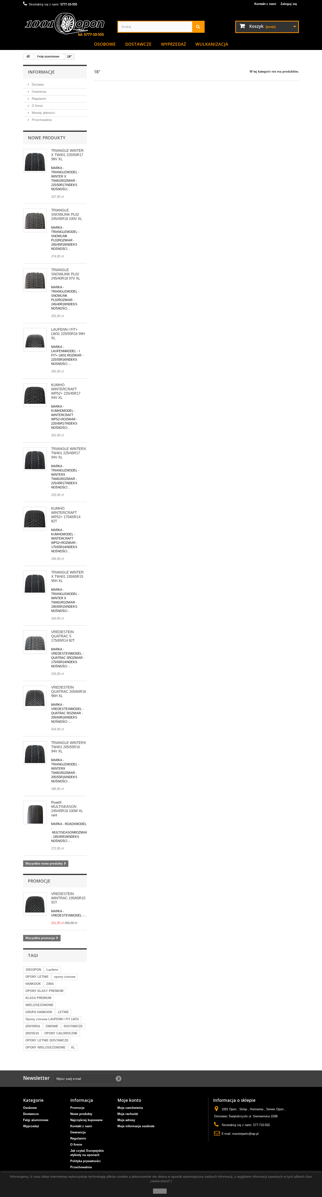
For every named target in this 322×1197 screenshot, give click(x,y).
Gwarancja (38, 91)
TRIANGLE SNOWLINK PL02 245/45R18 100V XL (66, 214)
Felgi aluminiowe (35, 1120)
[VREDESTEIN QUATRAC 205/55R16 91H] (35, 697)
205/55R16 (32, 1026)
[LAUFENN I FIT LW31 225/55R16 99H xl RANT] (35, 339)
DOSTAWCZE (73, 1026)
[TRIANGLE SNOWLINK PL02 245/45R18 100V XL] (35, 220)
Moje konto (129, 1100)
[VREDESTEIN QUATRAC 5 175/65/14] (35, 642)
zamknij (159, 1191)
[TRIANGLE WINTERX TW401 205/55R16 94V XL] (35, 753)
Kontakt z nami (265, 4)
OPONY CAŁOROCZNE (61, 1033)
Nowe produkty (46, 137)
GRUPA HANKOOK (38, 1012)
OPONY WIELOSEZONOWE (45, 1047)
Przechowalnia (41, 120)
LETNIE (63, 1012)
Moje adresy (126, 1120)
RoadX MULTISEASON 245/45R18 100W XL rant (67, 808)
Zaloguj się (289, 4)
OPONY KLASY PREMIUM (44, 991)
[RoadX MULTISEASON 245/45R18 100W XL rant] (35, 812)
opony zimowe (64, 976)
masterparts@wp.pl (245, 1133)
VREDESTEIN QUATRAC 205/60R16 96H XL (68, 691)
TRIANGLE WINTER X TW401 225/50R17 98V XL (67, 155)
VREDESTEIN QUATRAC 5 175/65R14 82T (63, 636)
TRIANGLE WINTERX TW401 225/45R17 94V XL (68, 453)
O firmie (37, 105)
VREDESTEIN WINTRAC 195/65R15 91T (68, 898)
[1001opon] (66, 24)
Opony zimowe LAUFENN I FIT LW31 (52, 1019)
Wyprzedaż (173, 44)
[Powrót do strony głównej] (28, 57)
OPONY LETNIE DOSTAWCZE (47, 1040)
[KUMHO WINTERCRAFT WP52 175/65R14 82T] (35, 518)
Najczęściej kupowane (86, 1120)
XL (73, 1047)
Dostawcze (138, 44)
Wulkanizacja (211, 44)
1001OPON (33, 969)
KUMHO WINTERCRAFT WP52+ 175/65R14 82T (65, 514)
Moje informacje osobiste (135, 1126)
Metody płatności (43, 113)
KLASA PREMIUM (38, 998)
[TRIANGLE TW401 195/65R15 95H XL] (35, 582)
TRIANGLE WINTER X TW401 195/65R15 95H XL (67, 576)
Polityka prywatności (85, 1161)
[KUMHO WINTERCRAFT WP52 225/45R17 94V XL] (35, 395)
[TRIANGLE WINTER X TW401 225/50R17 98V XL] (35, 161)
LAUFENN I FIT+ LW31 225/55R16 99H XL (68, 333)
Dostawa (37, 84)
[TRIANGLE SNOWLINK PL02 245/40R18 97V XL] (35, 280)
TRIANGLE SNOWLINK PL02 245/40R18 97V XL (65, 274)
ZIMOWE (51, 1026)
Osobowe (105, 44)
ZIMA (50, 984)
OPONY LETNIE (37, 976)
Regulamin (38, 98)
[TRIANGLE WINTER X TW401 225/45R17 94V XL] (35, 459)
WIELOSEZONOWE (39, 1005)
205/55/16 (32, 1033)
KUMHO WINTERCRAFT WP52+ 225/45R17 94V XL (65, 391)
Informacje (41, 72)
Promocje (39, 881)
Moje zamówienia (130, 1108)
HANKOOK (33, 984)
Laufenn (52, 969)
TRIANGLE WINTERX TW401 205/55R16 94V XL (68, 747)
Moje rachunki (127, 1114)
